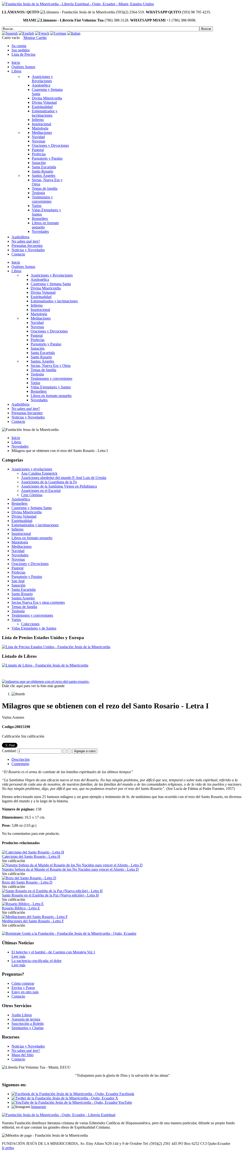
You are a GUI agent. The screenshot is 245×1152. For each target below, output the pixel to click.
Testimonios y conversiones (32, 615)
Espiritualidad (21, 521)
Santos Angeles (23, 598)
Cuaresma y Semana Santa (31, 508)
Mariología (19, 542)
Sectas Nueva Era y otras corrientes (38, 602)
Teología (18, 611)
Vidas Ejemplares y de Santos (33, 628)
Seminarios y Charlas (27, 1028)
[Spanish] (10, 33)
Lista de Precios (23, 54)
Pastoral (17, 568)
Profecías (18, 572)
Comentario (20, 764)
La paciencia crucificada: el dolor (36, 961)
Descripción (20, 759)
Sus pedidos (20, 50)
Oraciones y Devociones (30, 564)
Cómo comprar (22, 983)
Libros (16, 442)
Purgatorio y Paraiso (26, 577)
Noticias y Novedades (28, 1046)
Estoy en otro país (25, 992)
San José (18, 581)
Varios (16, 620)
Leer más (18, 956)
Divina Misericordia (26, 512)
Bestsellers (19, 503)
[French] (42, 33)
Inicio (15, 438)
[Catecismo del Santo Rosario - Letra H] (33, 852)
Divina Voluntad (23, 516)
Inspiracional (21, 534)
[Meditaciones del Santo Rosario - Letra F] (35, 917)
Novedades (19, 446)
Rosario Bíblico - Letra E (21, 908)
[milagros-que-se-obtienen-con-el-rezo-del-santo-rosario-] (45, 681)
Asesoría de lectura (25, 1019)
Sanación (18, 585)
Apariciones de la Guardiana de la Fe (49, 482)
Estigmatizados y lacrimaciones (35, 525)
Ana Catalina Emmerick (39, 473)
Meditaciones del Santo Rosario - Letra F (33, 921)
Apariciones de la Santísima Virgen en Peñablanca (59, 486)
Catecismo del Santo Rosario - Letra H (31, 856)
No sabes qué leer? (25, 1051)
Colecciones (30, 624)
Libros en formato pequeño (31, 538)
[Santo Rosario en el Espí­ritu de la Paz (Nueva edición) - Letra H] (52, 891)
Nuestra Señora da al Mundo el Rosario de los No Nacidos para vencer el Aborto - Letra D (70, 869)
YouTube (124, 1102)
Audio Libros (21, 1015)
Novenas (18, 559)
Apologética (20, 499)
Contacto (18, 996)
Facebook (126, 1094)
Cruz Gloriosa (31, 495)
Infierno (17, 529)
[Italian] (73, 33)
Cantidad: (9, 751)
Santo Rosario (22, 594)
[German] (58, 33)
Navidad (17, 551)
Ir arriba (8, 1148)
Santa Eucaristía (23, 589)
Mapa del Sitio (22, 1055)
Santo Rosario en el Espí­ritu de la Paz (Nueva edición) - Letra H (50, 895)
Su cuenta (18, 46)
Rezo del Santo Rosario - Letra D (27, 882)
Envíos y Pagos (23, 988)
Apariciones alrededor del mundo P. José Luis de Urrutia (63, 478)
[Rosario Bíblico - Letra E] (23, 904)
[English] (26, 33)
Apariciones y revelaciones (31, 469)
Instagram (38, 1107)
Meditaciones (21, 546)
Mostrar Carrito (35, 38)
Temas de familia (24, 607)
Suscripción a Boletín (27, 1024)
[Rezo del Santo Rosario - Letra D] (29, 878)
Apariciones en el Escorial (41, 491)
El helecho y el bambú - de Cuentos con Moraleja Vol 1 (53, 952)
